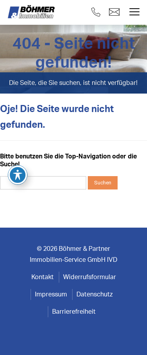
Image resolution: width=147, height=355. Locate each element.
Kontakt (42, 277)
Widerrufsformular (89, 277)
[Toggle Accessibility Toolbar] (17, 175)
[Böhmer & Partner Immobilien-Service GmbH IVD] (32, 12)
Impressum (51, 294)
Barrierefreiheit (74, 312)
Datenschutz (94, 294)
